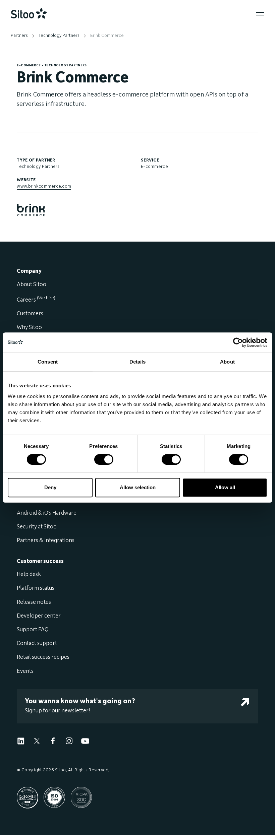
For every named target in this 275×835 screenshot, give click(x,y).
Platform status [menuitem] (35, 588)
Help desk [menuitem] (29, 574)
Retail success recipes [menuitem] (43, 657)
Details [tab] (137, 362)
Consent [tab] (48, 362)
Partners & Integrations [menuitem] (45, 540)
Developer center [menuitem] (39, 616)
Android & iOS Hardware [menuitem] (46, 513)
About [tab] (227, 362)
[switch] (103, 459)
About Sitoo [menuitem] (31, 284)
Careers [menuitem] (36, 300)
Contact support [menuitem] (37, 643)
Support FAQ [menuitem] (33, 630)
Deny (50, 487)
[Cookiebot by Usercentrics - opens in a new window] (238, 342)
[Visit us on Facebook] (53, 741)
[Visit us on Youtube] (85, 741)
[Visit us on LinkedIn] (21, 741)
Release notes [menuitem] (34, 602)
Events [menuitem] (25, 671)
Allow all (225, 487)
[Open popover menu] (260, 14)
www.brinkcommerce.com (44, 186)
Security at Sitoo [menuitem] (37, 527)
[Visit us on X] (37, 741)
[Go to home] (29, 13)
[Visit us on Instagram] (69, 741)
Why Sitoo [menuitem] (29, 327)
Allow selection (138, 487)
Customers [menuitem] (30, 314)
